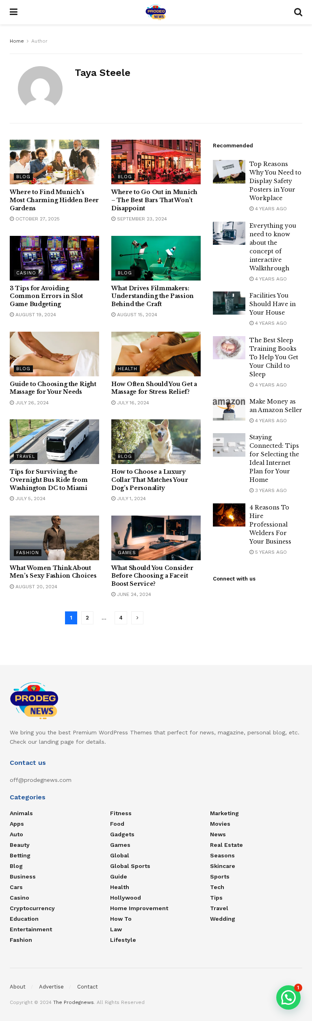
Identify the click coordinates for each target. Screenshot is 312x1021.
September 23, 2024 (141, 219)
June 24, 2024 (133, 594)
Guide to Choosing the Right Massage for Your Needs (53, 388)
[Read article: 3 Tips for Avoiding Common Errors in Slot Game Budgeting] (54, 258)
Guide (118, 876)
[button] (288, 997)
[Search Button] (298, 12)
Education (24, 918)
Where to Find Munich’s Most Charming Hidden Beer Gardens (54, 200)
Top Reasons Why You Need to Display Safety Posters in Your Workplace (275, 181)
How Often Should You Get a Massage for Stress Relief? (154, 388)
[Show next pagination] (137, 617)
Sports (220, 876)
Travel (25, 456)
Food (117, 823)
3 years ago (270, 490)
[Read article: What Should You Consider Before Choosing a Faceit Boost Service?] (156, 538)
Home (17, 41)
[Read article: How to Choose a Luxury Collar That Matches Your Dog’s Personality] (156, 441)
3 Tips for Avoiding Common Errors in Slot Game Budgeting (46, 296)
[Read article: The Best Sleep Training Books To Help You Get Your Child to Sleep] (229, 347)
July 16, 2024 (132, 403)
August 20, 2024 (35, 586)
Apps (17, 823)
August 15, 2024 (136, 314)
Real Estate (226, 845)
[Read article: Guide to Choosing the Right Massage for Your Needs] (54, 354)
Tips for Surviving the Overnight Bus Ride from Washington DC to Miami (49, 479)
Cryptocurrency (32, 908)
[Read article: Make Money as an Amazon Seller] (229, 409)
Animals (21, 813)
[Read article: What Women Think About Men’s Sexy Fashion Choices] (54, 538)
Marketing (224, 813)
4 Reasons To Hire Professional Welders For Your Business (270, 524)
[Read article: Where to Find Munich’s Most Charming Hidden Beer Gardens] (54, 162)
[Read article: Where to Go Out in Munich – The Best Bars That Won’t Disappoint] (156, 162)
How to (121, 918)
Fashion (27, 552)
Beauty (20, 845)
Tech (217, 887)
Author (39, 41)
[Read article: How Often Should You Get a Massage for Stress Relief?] (156, 354)
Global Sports (130, 866)
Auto (16, 834)
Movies (220, 823)
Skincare (222, 866)
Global (119, 855)
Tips (216, 897)
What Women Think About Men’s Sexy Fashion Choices (53, 572)
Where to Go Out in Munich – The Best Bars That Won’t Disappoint (154, 200)
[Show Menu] (13, 12)
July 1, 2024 (130, 498)
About (18, 987)
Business (23, 876)
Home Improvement (139, 908)
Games (127, 552)
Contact (87, 987)
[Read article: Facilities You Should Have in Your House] (229, 303)
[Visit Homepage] (155, 12)
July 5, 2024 (30, 498)
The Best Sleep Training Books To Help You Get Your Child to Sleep (273, 357)
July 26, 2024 (31, 403)
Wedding (222, 918)
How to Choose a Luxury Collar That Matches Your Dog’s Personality (149, 479)
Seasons (222, 855)
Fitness (121, 813)
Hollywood (125, 897)
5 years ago (270, 552)
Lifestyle (123, 940)
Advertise (51, 987)
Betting (20, 855)
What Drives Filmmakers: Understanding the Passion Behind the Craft (152, 296)
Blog (23, 176)
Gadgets (122, 834)
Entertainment (31, 929)
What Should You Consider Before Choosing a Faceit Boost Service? (152, 575)
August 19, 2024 (35, 314)
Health (127, 368)
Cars (16, 887)
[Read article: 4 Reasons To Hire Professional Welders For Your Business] (229, 515)
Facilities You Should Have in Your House (272, 304)
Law (116, 929)
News (218, 834)
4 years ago (270, 209)
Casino (26, 273)
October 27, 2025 (37, 219)
